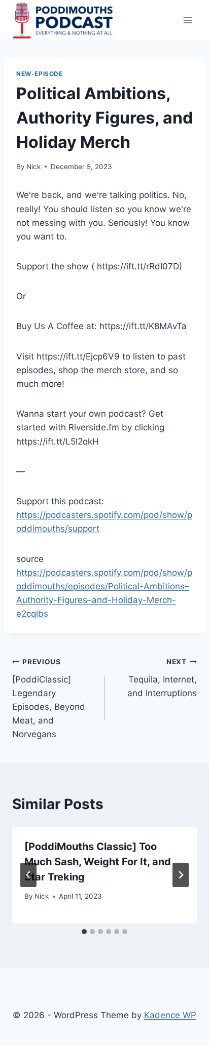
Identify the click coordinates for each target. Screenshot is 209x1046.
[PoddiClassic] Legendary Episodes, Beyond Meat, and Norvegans (48, 698)
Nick (33, 167)
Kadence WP (170, 1015)
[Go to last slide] (28, 875)
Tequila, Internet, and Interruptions (162, 678)
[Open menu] (187, 20)
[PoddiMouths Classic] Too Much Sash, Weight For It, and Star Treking (97, 861)
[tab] (84, 931)
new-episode (39, 73)
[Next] (180, 875)
